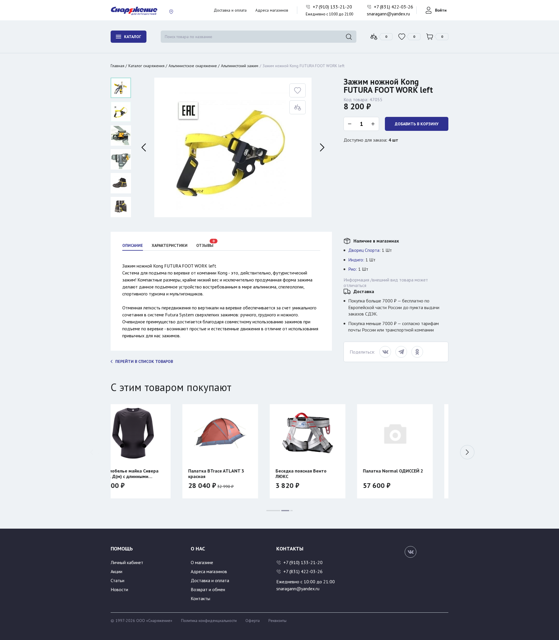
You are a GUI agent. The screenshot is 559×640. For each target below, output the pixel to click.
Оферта (252, 620)
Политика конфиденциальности (209, 620)
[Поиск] (348, 37)
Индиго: (356, 260)
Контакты (200, 598)
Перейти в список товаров (144, 361)
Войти (441, 10)
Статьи (117, 580)
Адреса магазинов (271, 10)
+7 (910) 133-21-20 (333, 7)
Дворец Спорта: (364, 250)
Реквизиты (277, 620)
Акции (116, 571)
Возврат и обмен (208, 589)
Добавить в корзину (416, 123)
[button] (467, 452)
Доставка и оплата (230, 10)
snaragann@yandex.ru (388, 14)
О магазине (202, 562)
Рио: (352, 269)
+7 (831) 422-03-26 (394, 7)
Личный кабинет (127, 562)
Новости (119, 589)
